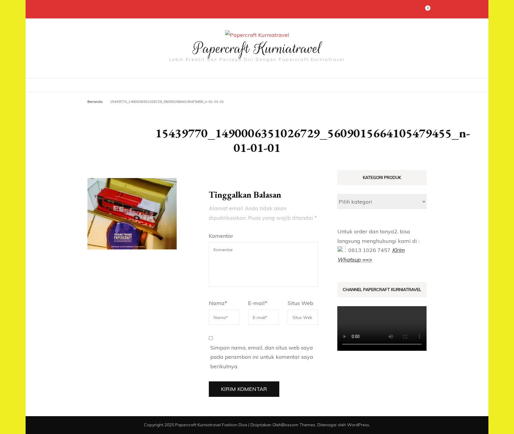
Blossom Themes (298, 424)
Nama (218, 303)
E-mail (257, 303)
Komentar (221, 235)
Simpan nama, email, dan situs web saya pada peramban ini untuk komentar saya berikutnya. (261, 357)
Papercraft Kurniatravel (257, 48)
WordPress (358, 424)
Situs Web (300, 303)
